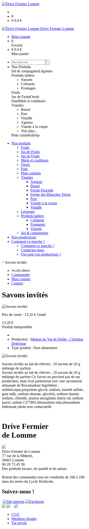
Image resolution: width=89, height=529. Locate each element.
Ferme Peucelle (41, 190)
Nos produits (21, 143)
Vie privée (19, 523)
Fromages (28, 88)
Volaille (26, 118)
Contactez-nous (32, 250)
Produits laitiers (22, 75)
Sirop (35, 135)
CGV (15, 514)
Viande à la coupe (34, 127)
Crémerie (28, 84)
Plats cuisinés (21, 135)
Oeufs (34, 97)
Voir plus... (29, 131)
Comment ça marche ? (28, 241)
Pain (14, 101)
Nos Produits (21, 67)
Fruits (15, 92)
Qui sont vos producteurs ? (41, 254)
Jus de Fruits (20, 97)
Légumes (45, 71)
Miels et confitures (32, 101)
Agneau (27, 122)
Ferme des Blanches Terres (50, 194)
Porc (24, 114)
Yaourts (26, 80)
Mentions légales (24, 519)
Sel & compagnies (25, 71)
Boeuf (25, 110)
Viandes (17, 105)
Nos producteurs (23, 237)
